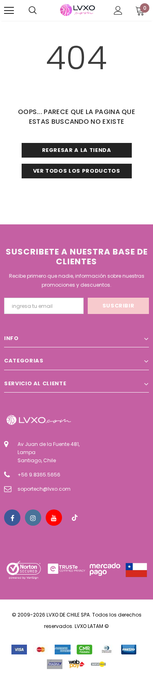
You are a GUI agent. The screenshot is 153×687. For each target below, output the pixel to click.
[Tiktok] (75, 517)
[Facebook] (12, 517)
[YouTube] (54, 517)
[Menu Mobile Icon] (9, 10)
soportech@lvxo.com (44, 488)
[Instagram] (33, 517)
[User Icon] (118, 10)
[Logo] (77, 10)
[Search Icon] (33, 11)
